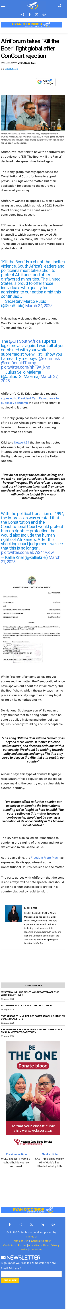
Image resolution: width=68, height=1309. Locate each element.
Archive (22, 1245)
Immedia (31, 1236)
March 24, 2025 (38, 305)
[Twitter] (36, 14)
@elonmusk (49, 358)
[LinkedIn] (42, 1224)
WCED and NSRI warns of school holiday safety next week (16, 1162)
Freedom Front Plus (44, 857)
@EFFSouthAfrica (25, 341)
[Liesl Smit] (13, 925)
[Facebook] (29, 14)
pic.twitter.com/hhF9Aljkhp (25, 367)
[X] (22, 82)
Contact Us (35, 1249)
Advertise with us (38, 1245)
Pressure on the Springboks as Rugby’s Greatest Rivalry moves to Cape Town (31, 1031)
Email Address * (11, 1268)
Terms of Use (20, 1241)
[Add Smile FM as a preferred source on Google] (46, 84)
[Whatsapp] (44, 14)
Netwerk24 (21, 442)
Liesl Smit (11, 68)
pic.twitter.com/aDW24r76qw (27, 552)
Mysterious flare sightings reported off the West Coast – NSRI (30, 993)
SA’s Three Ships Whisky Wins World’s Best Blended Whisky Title (49, 1162)
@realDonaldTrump (18, 362)
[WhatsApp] (31, 82)
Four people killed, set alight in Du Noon (26, 1005)
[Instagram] (22, 14)
